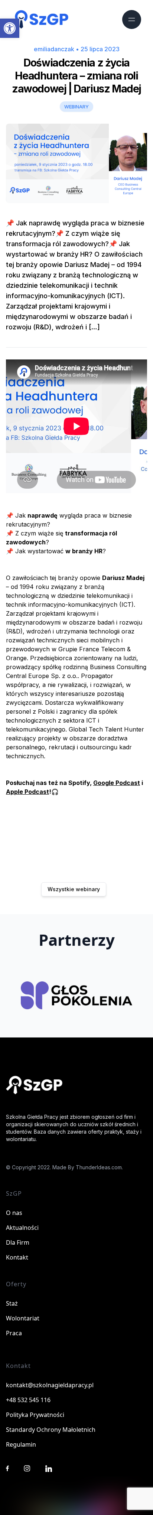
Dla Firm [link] (17, 1242)
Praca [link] (14, 1333)
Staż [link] (12, 1303)
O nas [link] (14, 1213)
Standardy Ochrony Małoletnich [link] (50, 1430)
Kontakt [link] (17, 1257)
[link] (9, 28)
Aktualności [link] (22, 1228)
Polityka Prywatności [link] (35, 1415)
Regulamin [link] (21, 1444)
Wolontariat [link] (22, 1318)
